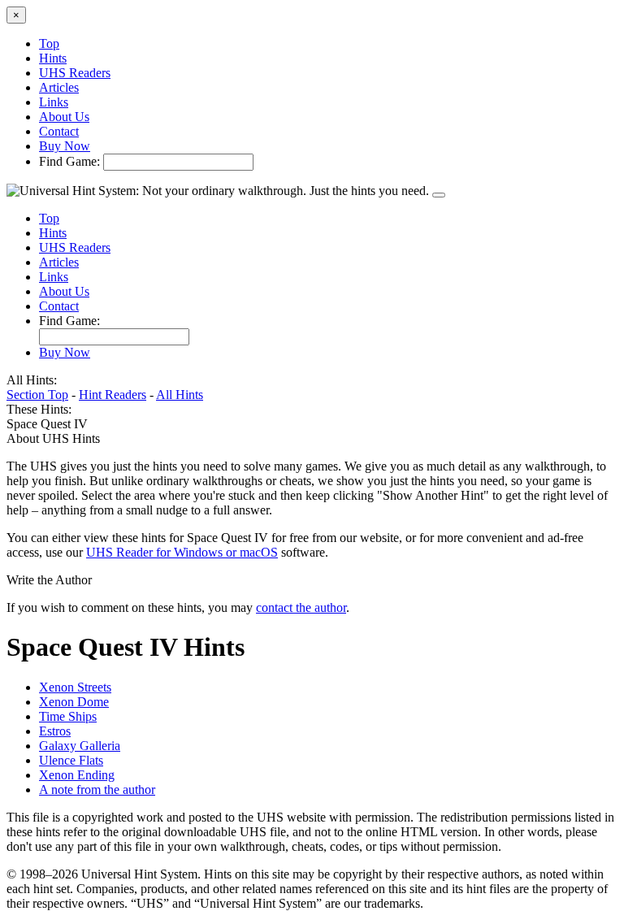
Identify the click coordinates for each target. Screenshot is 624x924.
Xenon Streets (75, 687)
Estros (55, 731)
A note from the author (97, 789)
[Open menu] (438, 195)
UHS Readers (74, 73)
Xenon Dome (74, 702)
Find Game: (69, 161)
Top (49, 43)
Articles (59, 87)
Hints (53, 58)
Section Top (37, 394)
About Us (64, 117)
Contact (59, 131)
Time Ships (68, 716)
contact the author (301, 607)
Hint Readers (112, 394)
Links (53, 102)
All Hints (179, 394)
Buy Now (64, 146)
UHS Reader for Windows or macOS (182, 552)
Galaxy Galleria (79, 746)
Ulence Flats (71, 760)
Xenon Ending (77, 775)
